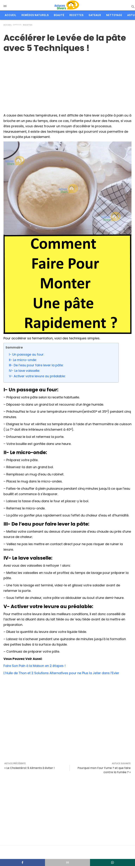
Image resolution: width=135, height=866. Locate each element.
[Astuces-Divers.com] (66, 5)
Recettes (76, 15)
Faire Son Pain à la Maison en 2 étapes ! (35, 666)
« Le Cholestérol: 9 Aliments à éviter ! (29, 768)
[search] (132, 6)
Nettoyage (114, 15)
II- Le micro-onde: (23, 360)
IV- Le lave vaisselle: (24, 370)
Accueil (10, 15)
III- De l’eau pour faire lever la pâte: (36, 365)
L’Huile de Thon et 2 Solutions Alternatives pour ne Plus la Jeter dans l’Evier (61, 673)
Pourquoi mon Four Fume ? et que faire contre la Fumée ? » (104, 770)
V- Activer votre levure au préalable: (37, 376)
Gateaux (95, 15)
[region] (67, 81)
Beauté (59, 15)
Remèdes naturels (35, 15)
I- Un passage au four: (26, 354)
